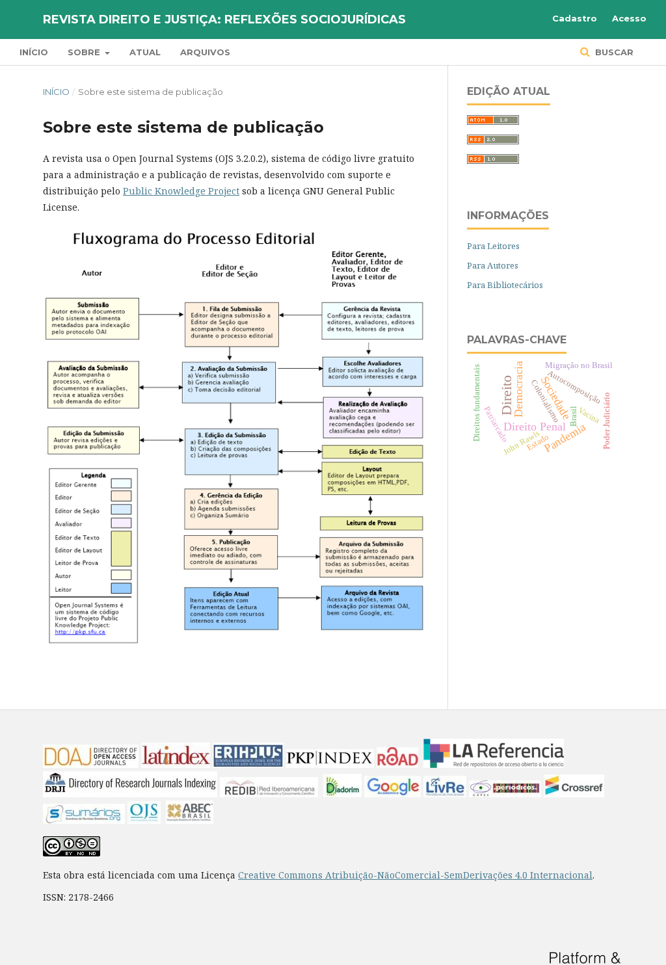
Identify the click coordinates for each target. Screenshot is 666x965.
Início (34, 52)
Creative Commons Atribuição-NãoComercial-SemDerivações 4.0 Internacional (415, 875)
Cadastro (574, 18)
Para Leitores (493, 246)
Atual (145, 52)
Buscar (613, 52)
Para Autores (492, 265)
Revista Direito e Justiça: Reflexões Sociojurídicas (224, 19)
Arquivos (205, 52)
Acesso (629, 18)
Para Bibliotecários (505, 285)
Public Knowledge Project (181, 191)
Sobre (85, 52)
